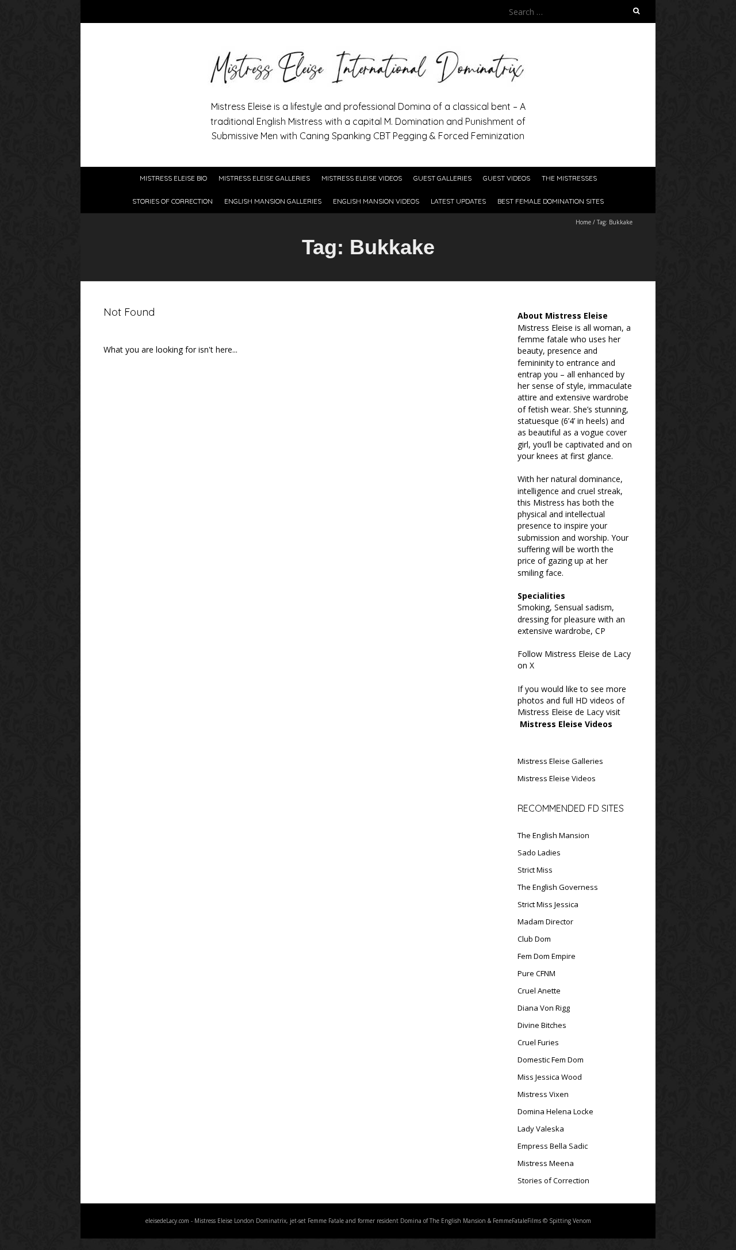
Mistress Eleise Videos (361, 178)
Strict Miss (535, 870)
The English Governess (558, 887)
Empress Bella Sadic (553, 1146)
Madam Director (545, 921)
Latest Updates (458, 201)
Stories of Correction (172, 201)
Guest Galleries (442, 178)
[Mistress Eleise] (368, 51)
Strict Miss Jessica (548, 904)
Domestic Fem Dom (551, 1059)
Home (583, 222)
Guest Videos (506, 178)
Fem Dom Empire (547, 956)
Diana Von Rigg (544, 1008)
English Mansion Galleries (272, 201)
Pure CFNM (536, 973)
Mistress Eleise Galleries (264, 178)
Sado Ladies (539, 852)
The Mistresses (569, 178)
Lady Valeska (541, 1128)
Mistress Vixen (543, 1094)
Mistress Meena (546, 1163)
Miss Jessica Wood (550, 1077)
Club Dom (534, 939)
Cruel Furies (538, 1042)
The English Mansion (553, 835)
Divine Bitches (542, 1025)
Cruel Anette (539, 990)
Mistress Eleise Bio (173, 178)
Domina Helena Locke (555, 1111)
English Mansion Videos (376, 201)
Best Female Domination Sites (550, 201)
